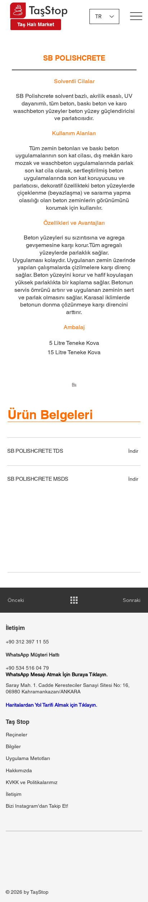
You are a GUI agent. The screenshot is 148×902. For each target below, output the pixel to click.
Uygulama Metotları (28, 758)
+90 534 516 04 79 (27, 668)
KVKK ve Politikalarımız (31, 782)
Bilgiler (13, 746)
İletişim (14, 794)
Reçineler (16, 734)
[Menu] (136, 16)
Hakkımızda (19, 770)
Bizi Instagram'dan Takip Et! (37, 806)
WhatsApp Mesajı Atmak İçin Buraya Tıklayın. (57, 674)
